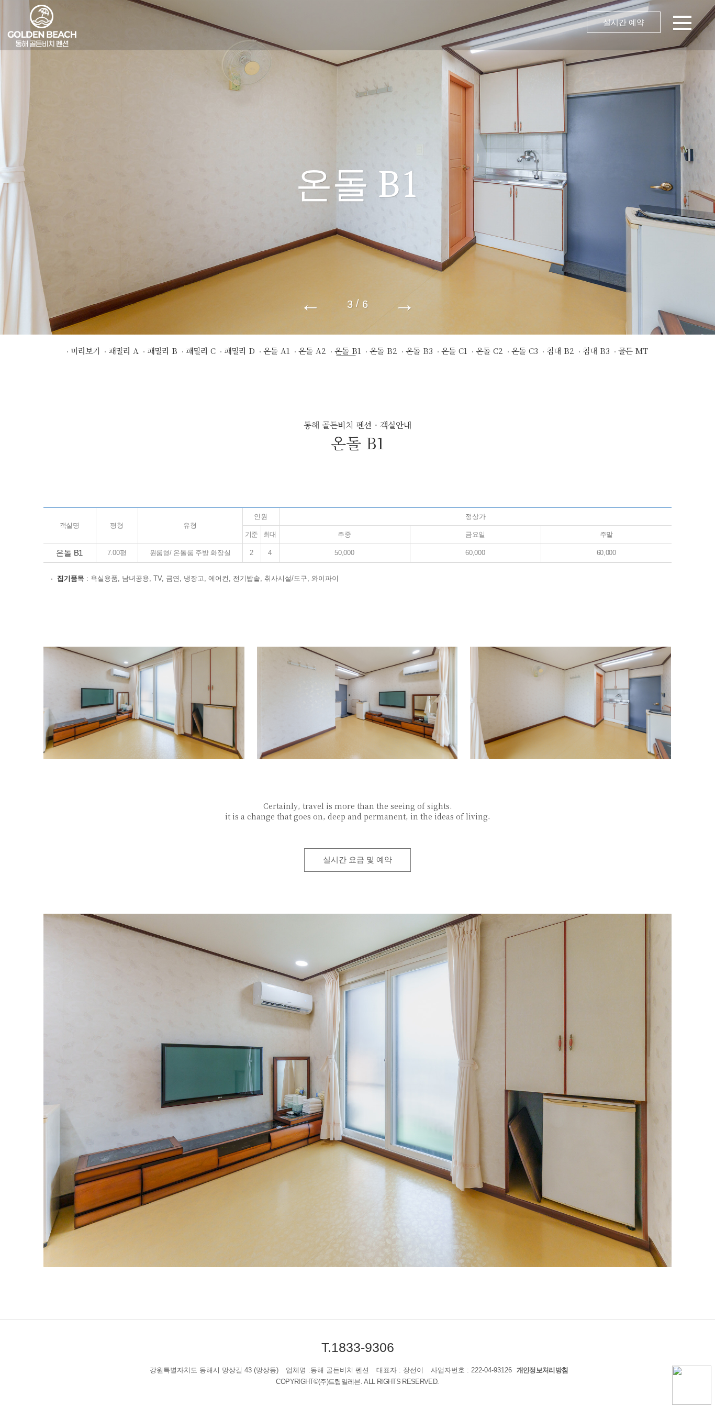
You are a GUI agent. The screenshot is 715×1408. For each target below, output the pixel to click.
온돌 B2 (383, 350)
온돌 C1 (454, 350)
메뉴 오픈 (410, 25)
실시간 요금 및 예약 (357, 859)
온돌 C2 (489, 350)
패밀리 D (239, 350)
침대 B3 (596, 350)
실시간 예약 (623, 22)
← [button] (310, 303)
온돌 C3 (524, 350)
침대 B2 (560, 350)
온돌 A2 (312, 350)
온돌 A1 (276, 350)
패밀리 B (162, 350)
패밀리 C (201, 350)
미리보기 (85, 350)
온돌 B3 (419, 350)
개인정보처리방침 (542, 1370)
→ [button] (404, 303)
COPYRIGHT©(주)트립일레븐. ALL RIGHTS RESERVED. (357, 1381)
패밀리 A (123, 350)
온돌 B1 (347, 350)
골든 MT (633, 350)
